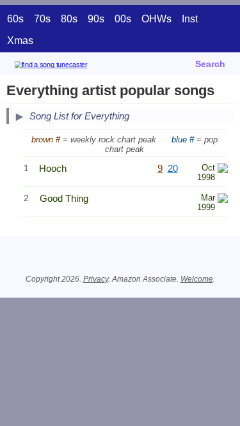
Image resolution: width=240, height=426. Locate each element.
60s (15, 18)
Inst (190, 18)
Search (210, 64)
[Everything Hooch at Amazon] (223, 169)
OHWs (156, 18)
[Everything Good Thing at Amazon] (223, 199)
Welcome (196, 279)
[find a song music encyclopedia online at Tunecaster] (70, 66)
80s (69, 18)
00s (123, 18)
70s (42, 18)
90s (96, 18)
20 (173, 168)
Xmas (20, 40)
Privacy (95, 279)
